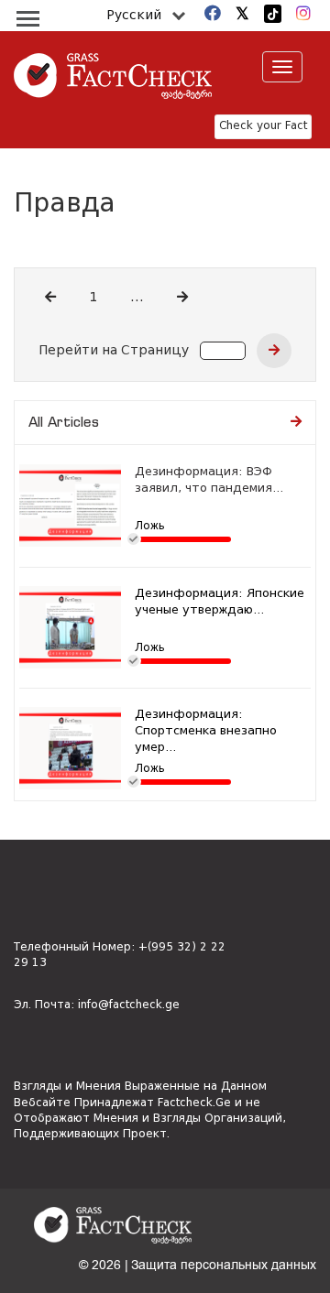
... (137, 297)
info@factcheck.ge (129, 1005)
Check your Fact (263, 126)
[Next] (182, 297)
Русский (133, 15)
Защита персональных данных (223, 1265)
